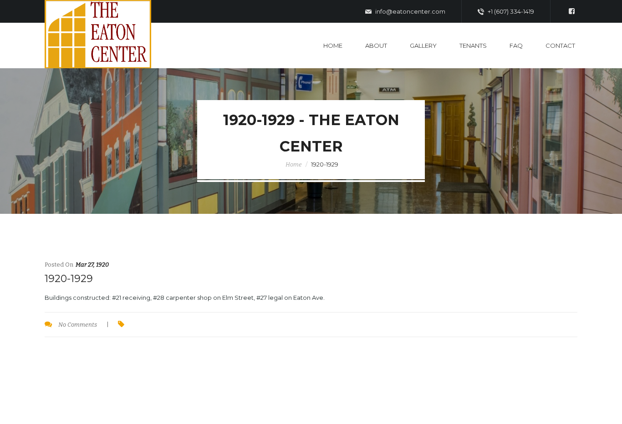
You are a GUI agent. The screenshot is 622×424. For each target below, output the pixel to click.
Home (332, 45)
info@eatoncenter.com (409, 11)
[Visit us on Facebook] (571, 11)
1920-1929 (69, 279)
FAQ (516, 45)
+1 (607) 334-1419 (510, 11)
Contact (560, 45)
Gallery (423, 45)
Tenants (473, 45)
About (376, 45)
